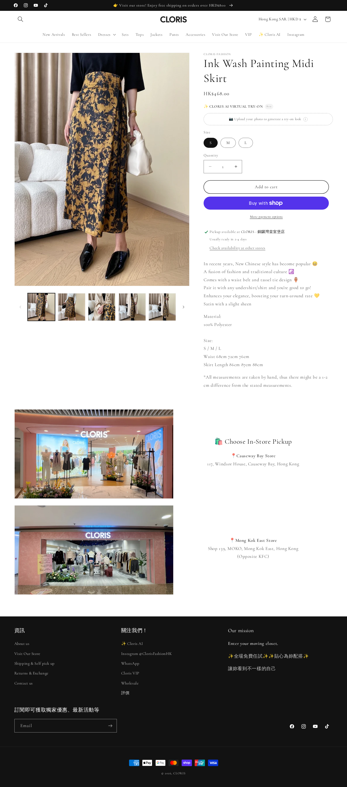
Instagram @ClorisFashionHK (146, 653)
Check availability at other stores (237, 247)
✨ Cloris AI (132, 643)
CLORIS (179, 773)
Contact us (23, 683)
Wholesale (130, 683)
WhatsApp (130, 663)
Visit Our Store (27, 653)
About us (22, 643)
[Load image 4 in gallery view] (132, 307)
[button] (20, 19)
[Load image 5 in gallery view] (162, 307)
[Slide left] (20, 307)
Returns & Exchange (31, 673)
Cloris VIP (130, 673)
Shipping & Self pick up (34, 663)
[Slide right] (183, 307)
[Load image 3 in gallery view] (101, 307)
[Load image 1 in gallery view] (41, 307)
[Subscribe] (110, 725)
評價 (125, 692)
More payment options (266, 217)
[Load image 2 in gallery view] (71, 307)
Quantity (211, 155)
